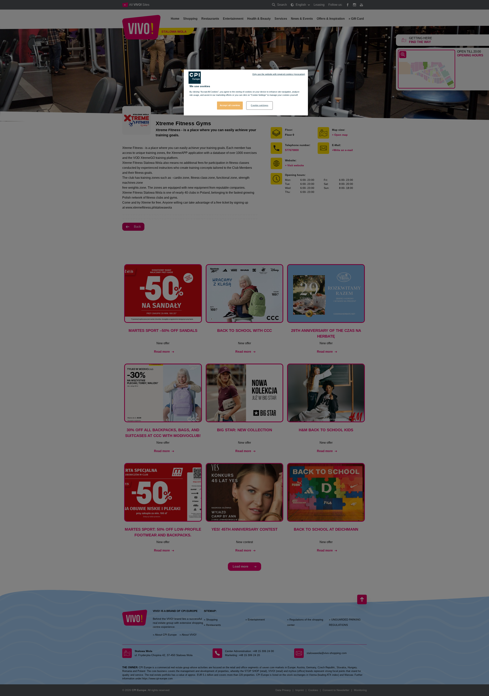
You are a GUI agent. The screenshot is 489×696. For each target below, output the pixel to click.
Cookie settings (259, 105)
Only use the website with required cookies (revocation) (278, 74)
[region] (246, 92)
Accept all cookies (230, 105)
